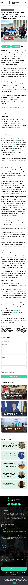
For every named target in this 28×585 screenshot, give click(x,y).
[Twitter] (15, 504)
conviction (12, 295)
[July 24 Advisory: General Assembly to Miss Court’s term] (21, 484)
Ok (14, 582)
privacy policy (20, 573)
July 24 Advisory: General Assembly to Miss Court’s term (9, 485)
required (14, 181)
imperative (17, 99)
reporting (20, 297)
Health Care (7, 392)
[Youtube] (19, 504)
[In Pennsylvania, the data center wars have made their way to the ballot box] (14, 392)
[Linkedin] (9, 526)
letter (8, 158)
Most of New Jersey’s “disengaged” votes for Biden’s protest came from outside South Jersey (21, 330)
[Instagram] (12, 504)
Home (4, 10)
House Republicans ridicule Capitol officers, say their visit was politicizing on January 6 (7, 330)
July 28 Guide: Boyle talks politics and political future (13, 413)
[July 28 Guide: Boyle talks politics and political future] (14, 408)
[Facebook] (8, 504)
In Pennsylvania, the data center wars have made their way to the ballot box (13, 396)
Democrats (9, 10)
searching (17, 205)
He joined (11, 107)
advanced (7, 189)
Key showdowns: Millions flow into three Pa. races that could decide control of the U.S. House (13, 430)
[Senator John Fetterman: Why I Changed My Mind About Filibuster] (21, 475)
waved (16, 140)
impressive (12, 97)
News (5, 410)
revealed (3, 265)
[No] (26, 580)
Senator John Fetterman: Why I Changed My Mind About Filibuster (9, 475)
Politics (6, 425)
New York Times (15, 127)
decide (10, 219)
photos (14, 146)
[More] (21, 46)
